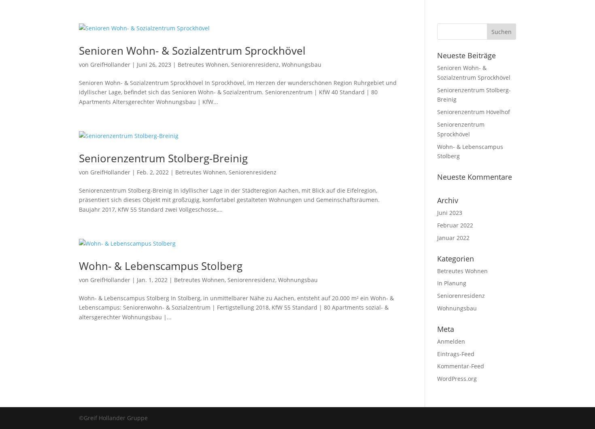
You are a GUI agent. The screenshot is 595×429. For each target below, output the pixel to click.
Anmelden (451, 341)
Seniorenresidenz (255, 64)
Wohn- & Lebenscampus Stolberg (160, 266)
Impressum (326, 45)
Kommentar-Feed (460, 366)
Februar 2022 (455, 225)
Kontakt (289, 45)
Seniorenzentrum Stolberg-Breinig (163, 158)
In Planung (451, 283)
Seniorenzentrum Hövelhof (473, 112)
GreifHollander (110, 64)
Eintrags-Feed (455, 354)
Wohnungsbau (301, 64)
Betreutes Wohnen (203, 64)
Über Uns (221, 45)
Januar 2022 (453, 238)
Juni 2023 (449, 213)
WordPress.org (457, 378)
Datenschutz (369, 45)
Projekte (256, 45)
